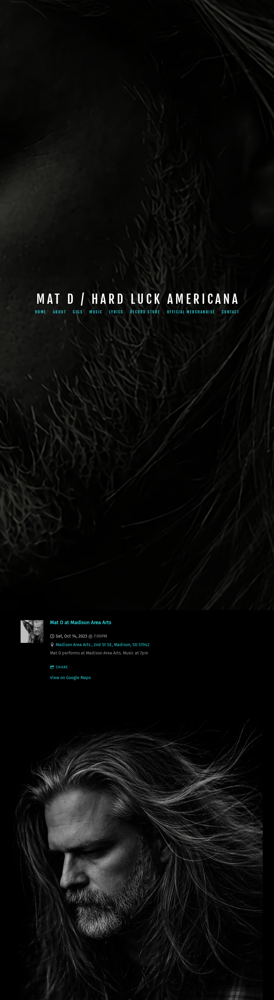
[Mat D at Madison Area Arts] (32, 641)
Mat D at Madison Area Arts (80, 622)
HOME (40, 311)
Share (62, 667)
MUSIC (95, 311)
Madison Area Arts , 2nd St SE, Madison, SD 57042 (103, 644)
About (59, 311)
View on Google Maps (70, 677)
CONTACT (230, 311)
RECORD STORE (145, 311)
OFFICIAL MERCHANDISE (191, 311)
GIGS (78, 311)
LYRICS (116, 311)
